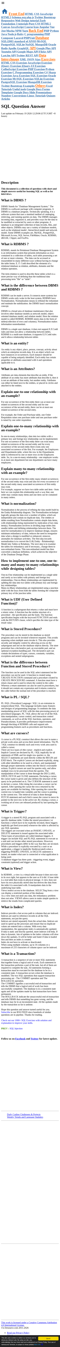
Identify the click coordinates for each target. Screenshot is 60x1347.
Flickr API (45, 51)
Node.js (12, 34)
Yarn (25, 30)
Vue (52, 26)
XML (23, 59)
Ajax (38, 59)
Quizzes (50, 95)
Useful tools (19, 89)
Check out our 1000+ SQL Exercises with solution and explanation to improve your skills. (26, 1021)
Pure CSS (34, 23)
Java (4, 34)
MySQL (42, 41)
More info (37, 1344)
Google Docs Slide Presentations (33, 92)
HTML (29, 13)
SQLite (20, 44)
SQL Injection (16, 1028)
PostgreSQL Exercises (14, 82)
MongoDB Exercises (40, 82)
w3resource (6, 6)
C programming (34, 34)
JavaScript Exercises (40, 62)
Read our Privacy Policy (18, 1333)
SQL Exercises (38, 75)
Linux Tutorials (36, 95)
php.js (30, 17)
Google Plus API (46, 48)
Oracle (52, 44)
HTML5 (6, 17)
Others (40, 86)
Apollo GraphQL (18, 48)
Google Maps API (27, 51)
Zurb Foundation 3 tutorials (23, 22)
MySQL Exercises (23, 78)
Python (54, 30)
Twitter (35, 1038)
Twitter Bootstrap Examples (18, 85)
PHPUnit (29, 37)
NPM (18, 30)
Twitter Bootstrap (45, 17)
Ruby (20, 34)
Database (42, 38)
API (33, 48)
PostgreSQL (8, 44)
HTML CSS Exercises (14, 62)
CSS (36, 13)
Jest (3, 30)
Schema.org (19, 17)
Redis (4, 48)
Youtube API (9, 51)
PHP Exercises (36, 69)
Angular (44, 26)
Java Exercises (21, 75)
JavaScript (46, 13)
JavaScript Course (22, 26)
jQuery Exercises (11, 66)
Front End (16, 14)
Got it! (48, 1338)
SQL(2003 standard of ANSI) (18, 41)
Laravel (18, 37)
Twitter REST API (27, 55)
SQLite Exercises (44, 78)
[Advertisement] (30, 147)
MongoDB (41, 44)
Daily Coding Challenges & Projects (23, 1114)
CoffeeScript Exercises (14, 69)
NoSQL (30, 44)
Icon (36, 26)
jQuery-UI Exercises (34, 66)
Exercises (48, 59)
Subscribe (5, 1012)
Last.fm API (8, 55)
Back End (36, 30)
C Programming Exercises (28, 72)
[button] (30, 3)
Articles (5, 98)
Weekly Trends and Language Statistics (25, 1117)
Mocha (10, 30)
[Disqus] (30, 1281)
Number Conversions (14, 95)
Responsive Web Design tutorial (20, 20)
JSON (30, 59)
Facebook (20, 1038)
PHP (47, 30)
